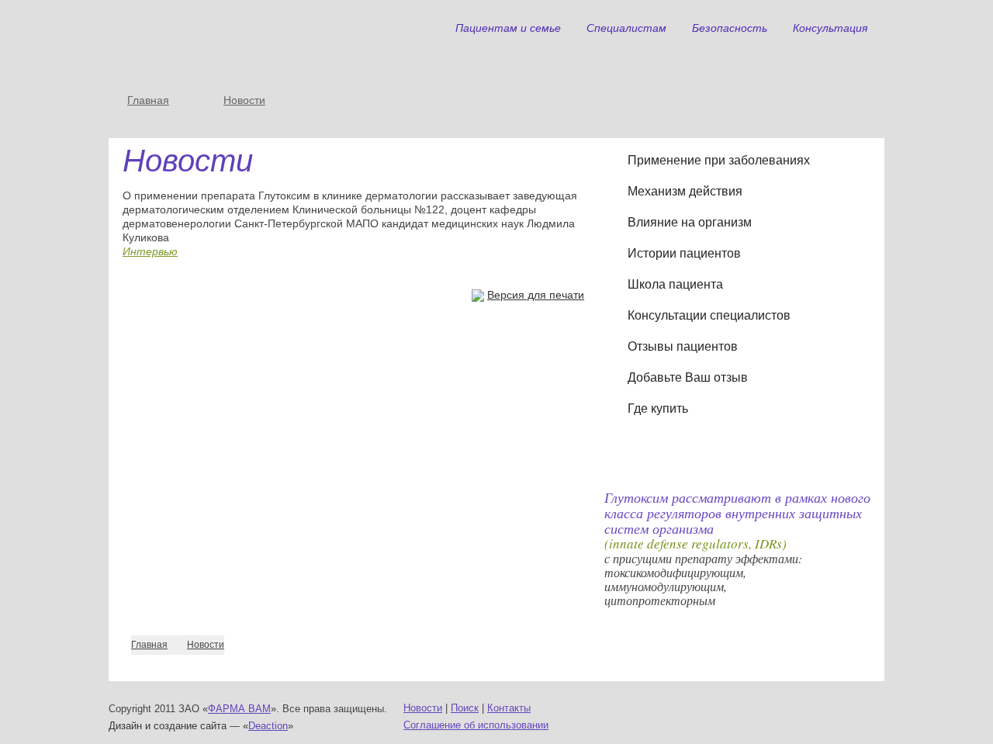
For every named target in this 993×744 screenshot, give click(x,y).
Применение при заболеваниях (719, 160)
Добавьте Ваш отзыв (688, 377)
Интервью (150, 251)
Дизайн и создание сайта (168, 726)
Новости (244, 100)
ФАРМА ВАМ (239, 709)
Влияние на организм (690, 222)
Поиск (465, 708)
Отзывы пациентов (683, 346)
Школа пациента (675, 284)
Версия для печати (535, 295)
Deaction (268, 726)
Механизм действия (685, 191)
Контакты (509, 708)
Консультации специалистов (709, 315)
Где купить (658, 408)
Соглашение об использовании (475, 725)
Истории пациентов (684, 253)
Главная (148, 100)
